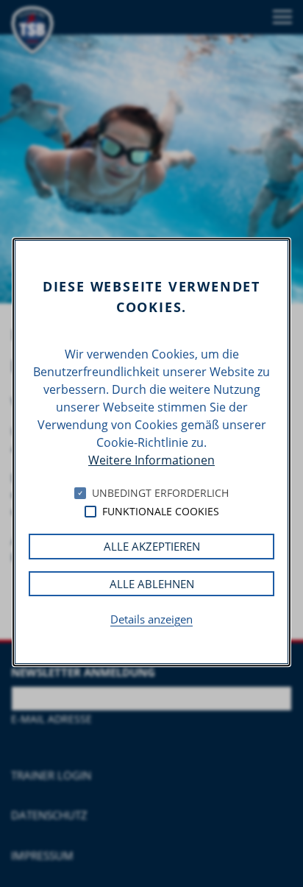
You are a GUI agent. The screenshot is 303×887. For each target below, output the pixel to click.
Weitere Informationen (151, 460)
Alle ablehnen (152, 583)
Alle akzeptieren (152, 546)
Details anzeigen (151, 619)
